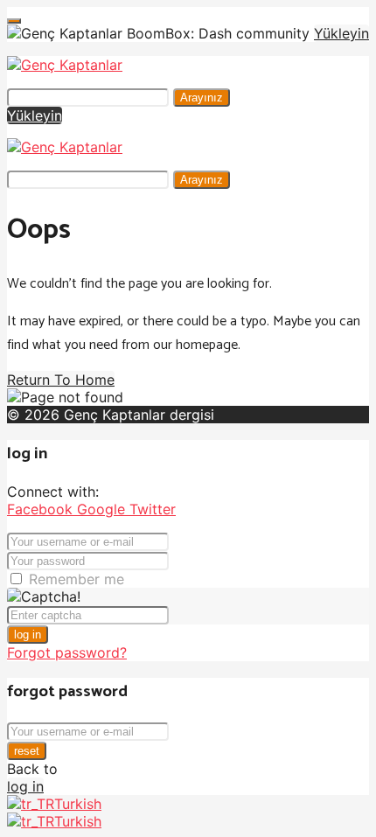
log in (27, 634)
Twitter (152, 509)
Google (103, 509)
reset (26, 750)
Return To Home (61, 379)
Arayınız (201, 97)
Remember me (76, 579)
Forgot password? (67, 652)
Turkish (77, 804)
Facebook (42, 509)
